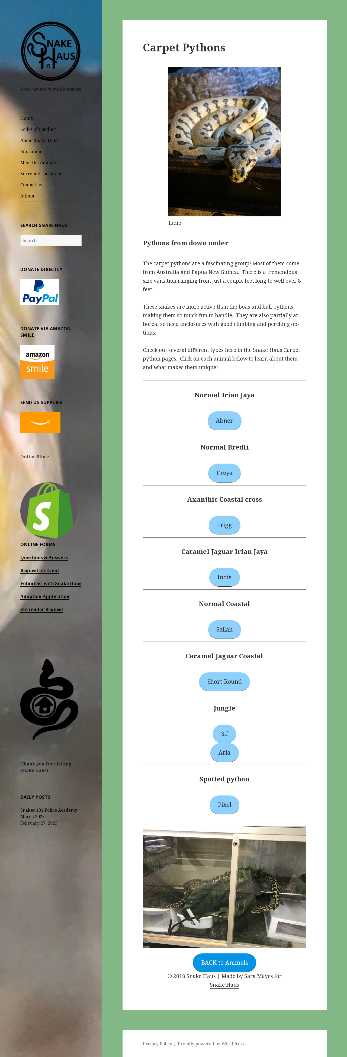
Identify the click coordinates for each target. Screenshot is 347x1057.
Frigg (224, 525)
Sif (224, 734)
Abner (224, 420)
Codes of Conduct (38, 129)
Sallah (224, 629)
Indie (224, 577)
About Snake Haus (39, 140)
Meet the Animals (38, 163)
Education (30, 151)
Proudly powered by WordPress (211, 1044)
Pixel (224, 804)
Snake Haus (224, 984)
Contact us (31, 185)
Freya (225, 473)
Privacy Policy (157, 1044)
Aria (224, 752)
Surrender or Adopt (41, 174)
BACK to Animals (224, 962)
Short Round (224, 681)
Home (26, 118)
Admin (27, 196)
